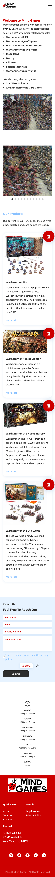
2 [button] (15, 199)
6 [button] (27, 199)
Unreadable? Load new (37, 665)
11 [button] (43, 199)
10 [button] (40, 199)
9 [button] (36, 199)
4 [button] (21, 199)
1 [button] (12, 199)
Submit (16, 673)
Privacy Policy (33, 815)
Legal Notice (33, 811)
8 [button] (33, 199)
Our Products (13, 214)
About (6, 811)
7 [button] (30, 199)
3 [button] (18, 199)
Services (7, 815)
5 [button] (24, 199)
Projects (7, 819)
